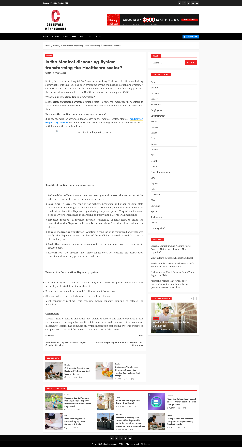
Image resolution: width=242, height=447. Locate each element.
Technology (156, 217)
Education (156, 104)
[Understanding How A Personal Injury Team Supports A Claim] (54, 421)
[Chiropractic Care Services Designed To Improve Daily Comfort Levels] (54, 371)
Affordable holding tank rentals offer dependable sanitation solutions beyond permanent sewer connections (170, 284)
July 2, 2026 (71, 428)
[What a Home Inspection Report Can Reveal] (105, 401)
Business (155, 93)
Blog (45, 36)
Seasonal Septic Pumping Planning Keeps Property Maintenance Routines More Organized (171, 249)
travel (154, 222)
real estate (156, 194)
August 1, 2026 (175, 408)
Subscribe (192, 36)
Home (154, 166)
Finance (154, 127)
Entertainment (158, 115)
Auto (153, 82)
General (155, 149)
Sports (154, 211)
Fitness (55, 36)
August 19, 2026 (73, 410)
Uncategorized (158, 228)
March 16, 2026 (123, 379)
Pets (153, 188)
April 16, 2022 (60, 73)
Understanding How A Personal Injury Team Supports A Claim (75, 421)
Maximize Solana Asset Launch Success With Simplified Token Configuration (172, 265)
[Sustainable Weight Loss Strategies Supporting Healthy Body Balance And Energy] (104, 371)
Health (49, 55)
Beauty (154, 87)
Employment (78, 36)
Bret (49, 73)
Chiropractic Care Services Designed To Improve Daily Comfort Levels (77, 371)
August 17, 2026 (168, 330)
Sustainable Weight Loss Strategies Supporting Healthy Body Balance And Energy (127, 371)
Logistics (155, 183)
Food (98, 36)
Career (154, 99)
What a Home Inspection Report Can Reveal (172, 257)
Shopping (155, 205)
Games (154, 143)
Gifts (65, 36)
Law (153, 177)
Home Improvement (161, 172)
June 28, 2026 (123, 430)
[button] (179, 36)
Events (154, 121)
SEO (90, 36)
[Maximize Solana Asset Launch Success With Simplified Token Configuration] (156, 401)
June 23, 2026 (72, 377)
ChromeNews (132, 444)
